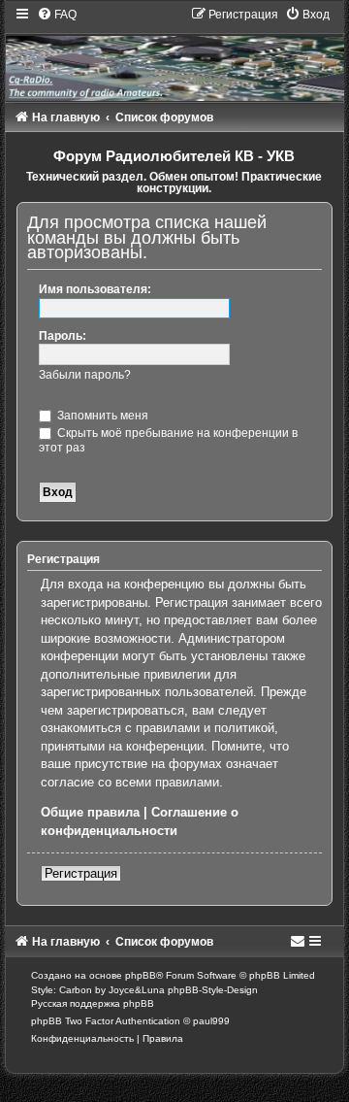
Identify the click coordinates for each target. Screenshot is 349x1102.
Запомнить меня (101, 415)
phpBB (140, 975)
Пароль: (62, 336)
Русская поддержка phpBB (92, 1003)
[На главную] (175, 53)
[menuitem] (57, 14)
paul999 (211, 1021)
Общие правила (90, 812)
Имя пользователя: (95, 289)
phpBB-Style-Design (213, 990)
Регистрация (81, 873)
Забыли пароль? (85, 375)
